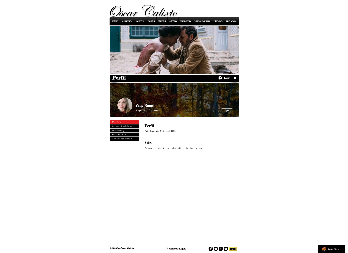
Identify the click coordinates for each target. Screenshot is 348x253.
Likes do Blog (118, 130)
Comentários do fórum (122, 138)
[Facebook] (211, 249)
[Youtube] (226, 249)
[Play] (235, 78)
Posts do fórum (119, 134)
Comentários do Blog (122, 126)
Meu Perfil (116, 122)
